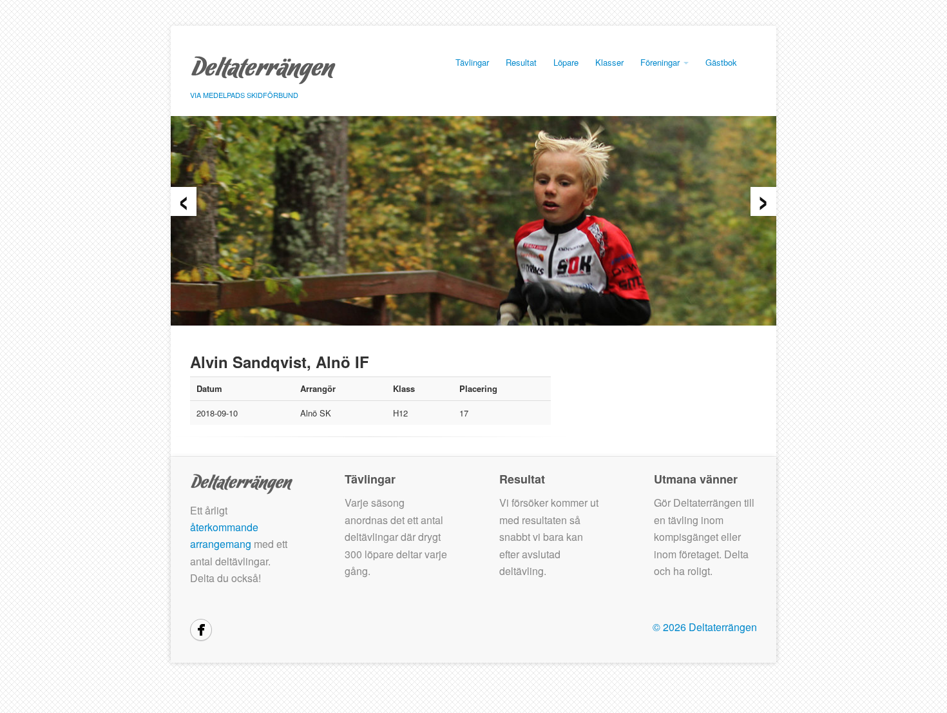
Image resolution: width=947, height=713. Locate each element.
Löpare (566, 62)
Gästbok (721, 62)
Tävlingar (472, 62)
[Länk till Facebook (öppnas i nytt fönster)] (201, 630)
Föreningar (661, 62)
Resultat (521, 62)
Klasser (609, 62)
